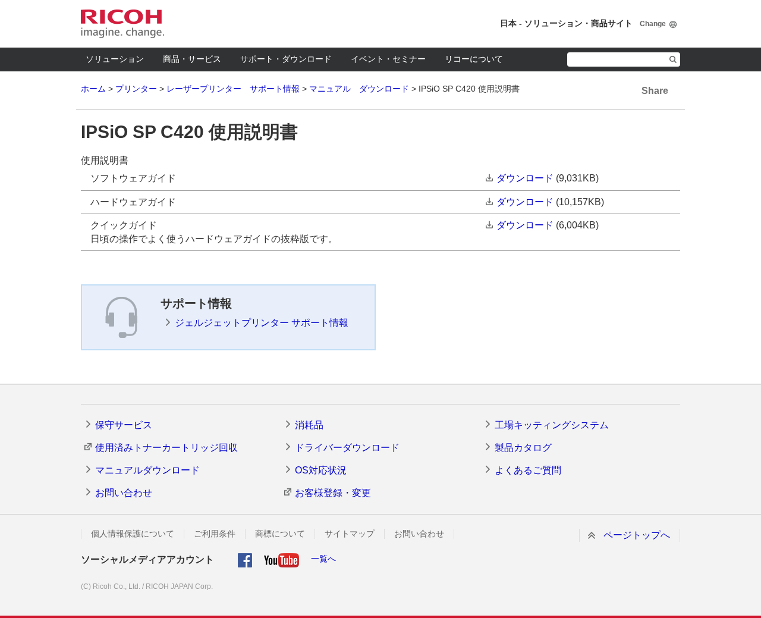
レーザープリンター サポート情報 (233, 88)
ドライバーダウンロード (347, 448)
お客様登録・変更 (333, 493)
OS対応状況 (321, 470)
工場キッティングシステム (552, 425)
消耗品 (309, 425)
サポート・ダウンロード (286, 59)
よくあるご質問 (528, 470)
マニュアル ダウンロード (359, 88)
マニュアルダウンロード (147, 470)
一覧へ (323, 558)
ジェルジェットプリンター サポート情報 (261, 323)
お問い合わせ (123, 493)
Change (653, 24)
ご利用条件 (214, 533)
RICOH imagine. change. (122, 24)
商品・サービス (192, 59)
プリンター (136, 88)
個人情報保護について (132, 533)
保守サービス (123, 425)
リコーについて (474, 59)
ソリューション (115, 59)
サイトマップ (350, 533)
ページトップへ (636, 535)
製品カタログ (523, 448)
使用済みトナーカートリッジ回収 (166, 448)
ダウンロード (525, 178)
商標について (280, 533)
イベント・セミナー (388, 59)
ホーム (93, 88)
